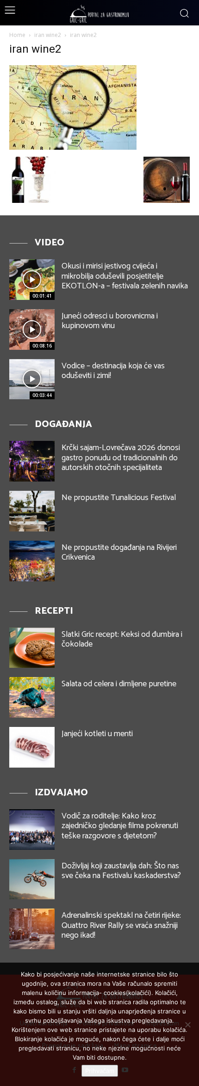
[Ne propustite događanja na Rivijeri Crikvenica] (32, 561)
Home (17, 35)
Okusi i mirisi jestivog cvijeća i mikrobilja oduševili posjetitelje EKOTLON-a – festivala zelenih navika (125, 276)
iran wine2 (47, 35)
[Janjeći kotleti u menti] (32, 747)
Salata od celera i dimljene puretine (119, 684)
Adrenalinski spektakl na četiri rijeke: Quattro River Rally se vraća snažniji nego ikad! (121, 925)
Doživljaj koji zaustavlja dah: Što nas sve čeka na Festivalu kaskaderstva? (121, 871)
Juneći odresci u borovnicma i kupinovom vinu (110, 321)
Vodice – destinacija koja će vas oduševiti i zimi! (113, 371)
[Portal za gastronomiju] (99, 14)
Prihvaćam (99, 1070)
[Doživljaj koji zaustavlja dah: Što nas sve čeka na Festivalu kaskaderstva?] (32, 879)
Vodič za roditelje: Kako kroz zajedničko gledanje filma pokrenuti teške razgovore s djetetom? (120, 826)
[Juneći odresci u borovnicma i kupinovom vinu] (32, 329)
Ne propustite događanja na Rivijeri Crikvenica (119, 553)
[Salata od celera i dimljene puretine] (32, 697)
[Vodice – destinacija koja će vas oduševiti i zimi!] (32, 379)
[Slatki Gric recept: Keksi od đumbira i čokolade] (32, 648)
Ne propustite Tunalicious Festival (119, 498)
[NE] (187, 1024)
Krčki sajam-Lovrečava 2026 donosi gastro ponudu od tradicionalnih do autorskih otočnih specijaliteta (121, 458)
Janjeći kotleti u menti (97, 734)
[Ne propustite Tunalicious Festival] (32, 511)
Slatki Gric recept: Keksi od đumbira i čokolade (122, 640)
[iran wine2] (73, 147)
